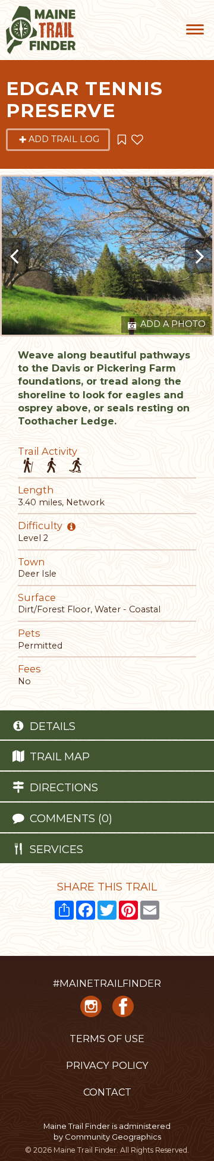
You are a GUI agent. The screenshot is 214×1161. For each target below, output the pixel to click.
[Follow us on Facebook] (123, 1011)
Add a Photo (172, 324)
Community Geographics (113, 1136)
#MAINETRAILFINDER (107, 983)
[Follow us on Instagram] (91, 1011)
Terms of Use (107, 1038)
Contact (107, 1092)
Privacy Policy (107, 1065)
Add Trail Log (64, 139)
